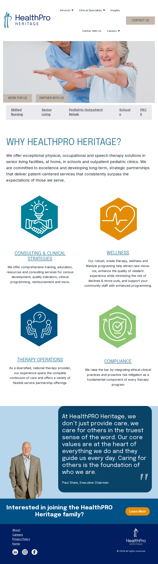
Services (65, 10)
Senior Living (47, 112)
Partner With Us (91, 30)
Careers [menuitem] (17, 535)
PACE (143, 112)
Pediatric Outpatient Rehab (86, 112)
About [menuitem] (16, 530)
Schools (124, 112)
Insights (115, 10)
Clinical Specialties (90, 10)
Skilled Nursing (17, 112)
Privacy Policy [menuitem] (21, 539)
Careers (112, 30)
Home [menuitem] (16, 544)
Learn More (137, 511)
